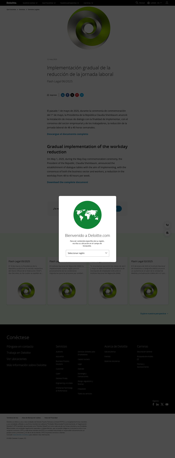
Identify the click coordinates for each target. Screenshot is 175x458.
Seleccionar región (76, 253)
